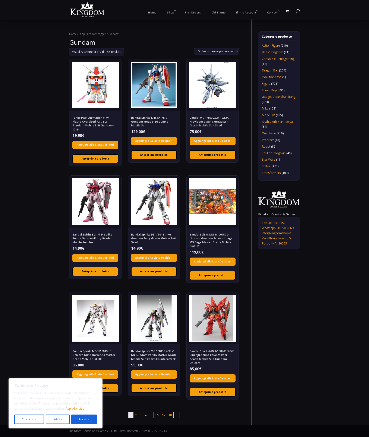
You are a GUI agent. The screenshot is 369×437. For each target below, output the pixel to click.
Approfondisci (75, 408)
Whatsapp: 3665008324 (278, 228)
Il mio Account (246, 12)
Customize (29, 419)
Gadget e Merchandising (278, 97)
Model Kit (268, 115)
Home (152, 12)
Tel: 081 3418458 (274, 223)
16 (157, 415)
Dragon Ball (270, 70)
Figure (266, 83)
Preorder (268, 140)
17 (163, 415)
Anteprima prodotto (95, 158)
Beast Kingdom (272, 52)
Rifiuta (57, 419)
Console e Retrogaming (278, 59)
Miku (265, 108)
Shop (170, 12)
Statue (266, 166)
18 (170, 415)
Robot (266, 146)
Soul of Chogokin (274, 153)
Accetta (84, 419)
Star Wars (268, 159)
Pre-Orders (193, 12)
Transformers (271, 173)
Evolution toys (271, 77)
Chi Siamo (219, 12)
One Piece (269, 133)
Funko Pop (269, 90)
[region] (55, 403)
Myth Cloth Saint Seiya (277, 122)
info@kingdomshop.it (276, 233)
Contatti (272, 12)
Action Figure (271, 45)
